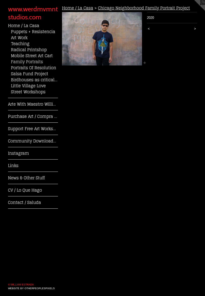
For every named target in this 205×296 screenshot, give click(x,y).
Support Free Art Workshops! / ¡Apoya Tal (33, 129)
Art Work (19, 38)
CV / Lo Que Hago (25, 190)
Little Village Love (28, 86)
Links (13, 166)
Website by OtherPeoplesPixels (31, 288)
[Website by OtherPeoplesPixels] (195, 10)
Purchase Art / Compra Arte (33, 116)
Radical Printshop (29, 50)
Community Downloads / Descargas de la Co (33, 141)
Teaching (20, 44)
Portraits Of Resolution (33, 68)
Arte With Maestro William (33, 104)
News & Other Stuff (26, 178)
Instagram (18, 153)
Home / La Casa (23, 26)
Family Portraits (27, 62)
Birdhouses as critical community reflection (34, 80)
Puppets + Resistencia (33, 32)
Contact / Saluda (24, 202)
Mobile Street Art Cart (32, 56)
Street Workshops (28, 92)
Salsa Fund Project (29, 74)
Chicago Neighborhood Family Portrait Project (144, 8)
